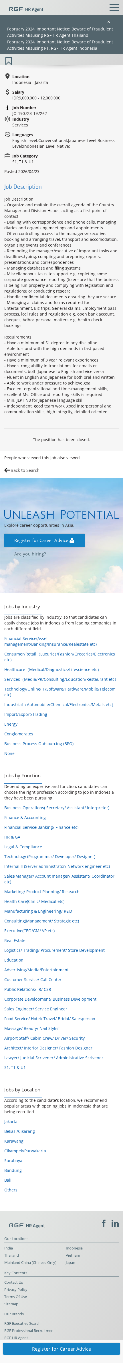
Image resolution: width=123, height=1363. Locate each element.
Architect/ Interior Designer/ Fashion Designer (48, 1048)
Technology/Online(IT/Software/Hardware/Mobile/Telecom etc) (60, 691)
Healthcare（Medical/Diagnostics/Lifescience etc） (52, 669)
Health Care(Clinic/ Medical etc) (34, 901)
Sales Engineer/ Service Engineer (35, 1009)
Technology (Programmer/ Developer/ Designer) (49, 856)
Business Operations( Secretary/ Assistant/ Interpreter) (56, 807)
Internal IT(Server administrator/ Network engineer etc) (57, 866)
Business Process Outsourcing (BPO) (39, 743)
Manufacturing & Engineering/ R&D (38, 911)
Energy (10, 724)
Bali (7, 1180)
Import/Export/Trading (25, 714)
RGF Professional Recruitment (29, 1330)
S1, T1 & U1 (15, 1067)
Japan (70, 1262)
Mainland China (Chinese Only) (30, 1262)
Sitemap (11, 1304)
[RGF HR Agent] (23, 7)
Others (10, 1190)
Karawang (13, 1141)
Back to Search (25, 470)
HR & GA (12, 837)
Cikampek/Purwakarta (25, 1151)
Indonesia (74, 1248)
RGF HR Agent (16, 1337)
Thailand (11, 1255)
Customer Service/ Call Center (32, 979)
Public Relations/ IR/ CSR (27, 989)
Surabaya (13, 1160)
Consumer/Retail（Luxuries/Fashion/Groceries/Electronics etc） (59, 656)
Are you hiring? (30, 554)
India (8, 1248)
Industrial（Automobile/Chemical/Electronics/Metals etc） (60, 704)
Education (13, 960)
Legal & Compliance (23, 846)
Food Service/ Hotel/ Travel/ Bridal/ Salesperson (49, 1018)
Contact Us (13, 1282)
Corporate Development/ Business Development (50, 999)
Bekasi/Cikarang (19, 1131)
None (9, 753)
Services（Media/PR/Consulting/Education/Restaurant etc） (61, 679)
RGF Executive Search (22, 1323)
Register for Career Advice (42, 540)
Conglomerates (18, 734)
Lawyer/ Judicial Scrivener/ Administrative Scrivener (53, 1057)
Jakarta (10, 1121)
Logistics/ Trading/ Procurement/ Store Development (54, 950)
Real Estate (14, 940)
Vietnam (73, 1255)
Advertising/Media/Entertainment (36, 969)
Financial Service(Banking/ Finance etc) (41, 827)
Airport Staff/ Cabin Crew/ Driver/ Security (44, 1038)
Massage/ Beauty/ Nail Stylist (32, 1028)
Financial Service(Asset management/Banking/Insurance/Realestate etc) (50, 641)
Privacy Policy (15, 1289)
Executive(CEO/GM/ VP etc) (29, 930)
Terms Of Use (15, 1296)
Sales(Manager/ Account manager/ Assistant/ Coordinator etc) (59, 879)
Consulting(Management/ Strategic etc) (41, 921)
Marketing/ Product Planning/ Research (42, 891)
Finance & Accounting (25, 817)
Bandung (13, 1170)
